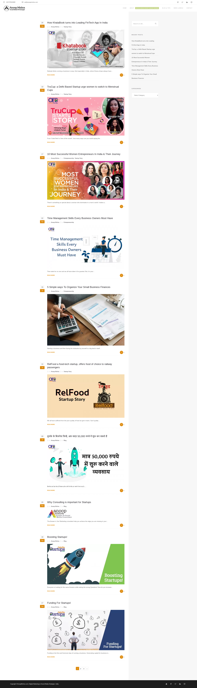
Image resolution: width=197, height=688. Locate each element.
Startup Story (68, 27)
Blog (65, 440)
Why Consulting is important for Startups (69, 502)
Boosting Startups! (57, 537)
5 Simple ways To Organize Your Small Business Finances (78, 287)
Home (125, 8)
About (144, 8)
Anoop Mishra (55, 27)
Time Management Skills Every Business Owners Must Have (80, 218)
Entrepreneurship (69, 158)
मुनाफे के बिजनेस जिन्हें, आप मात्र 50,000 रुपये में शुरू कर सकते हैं (77, 436)
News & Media (178, 8)
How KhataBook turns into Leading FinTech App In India (77, 22)
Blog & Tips (166, 8)
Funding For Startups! (59, 602)
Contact (189, 8)
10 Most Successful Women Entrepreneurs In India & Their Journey (83, 154)
